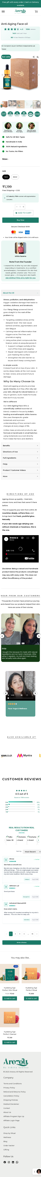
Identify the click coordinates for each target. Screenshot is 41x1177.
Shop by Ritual (9, 1133)
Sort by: (19, 851)
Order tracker (8, 1146)
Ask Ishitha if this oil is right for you (21, 278)
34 (32, 934)
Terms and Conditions (12, 1084)
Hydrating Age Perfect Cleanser (9, 1033)
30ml (15, 177)
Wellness (7, 1137)
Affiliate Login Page (11, 1120)
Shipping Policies (10, 1100)
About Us (7, 1112)
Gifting (6, 1150)
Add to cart (24, 213)
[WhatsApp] (17, 1162)
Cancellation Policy (11, 1096)
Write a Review (22, 942)
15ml (6, 177)
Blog (5, 1141)
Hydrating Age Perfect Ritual (31, 989)
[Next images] (38, 840)
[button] (2, 75)
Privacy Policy (9, 1088)
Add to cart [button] (10, 998)
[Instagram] (9, 1162)
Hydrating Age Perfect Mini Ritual (9, 989)
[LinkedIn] (13, 1162)
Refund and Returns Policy (14, 1092)
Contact (6, 1108)
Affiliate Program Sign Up (13, 1116)
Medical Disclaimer (11, 1104)
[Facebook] (4, 1162)
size (4, 171)
